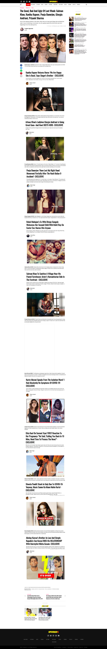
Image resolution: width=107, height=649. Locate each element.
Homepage (22, 7)
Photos (65, 4)
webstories (55, 4)
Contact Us (76, 647)
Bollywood (33, 4)
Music (42, 4)
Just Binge (50, 4)
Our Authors (54, 641)
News (33, 7)
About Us (81, 647)
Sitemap (85, 647)
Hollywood (61, 4)
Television (38, 4)
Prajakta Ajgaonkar (29, 28)
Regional (78, 4)
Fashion (46, 4)
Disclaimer (64, 647)
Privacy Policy (70, 647)
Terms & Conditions (57, 647)
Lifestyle (74, 4)
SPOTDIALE (28, 4)
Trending (69, 4)
